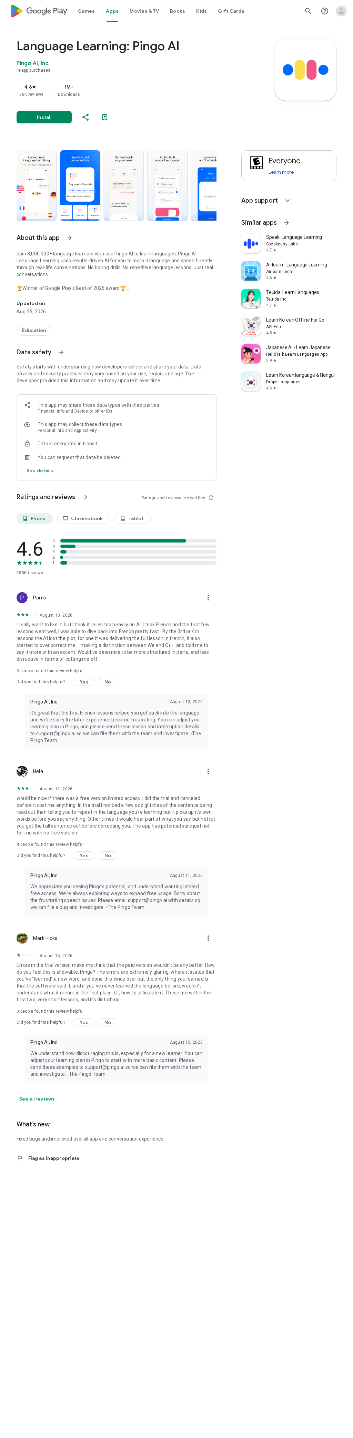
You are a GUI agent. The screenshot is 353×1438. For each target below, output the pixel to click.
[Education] (34, 330)
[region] (126, 90)
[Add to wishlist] (105, 117)
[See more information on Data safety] (61, 352)
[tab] (86, 11)
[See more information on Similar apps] (286, 222)
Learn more (281, 172)
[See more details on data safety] (40, 470)
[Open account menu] (341, 11)
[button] (36, 185)
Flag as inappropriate (48, 1158)
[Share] (85, 117)
